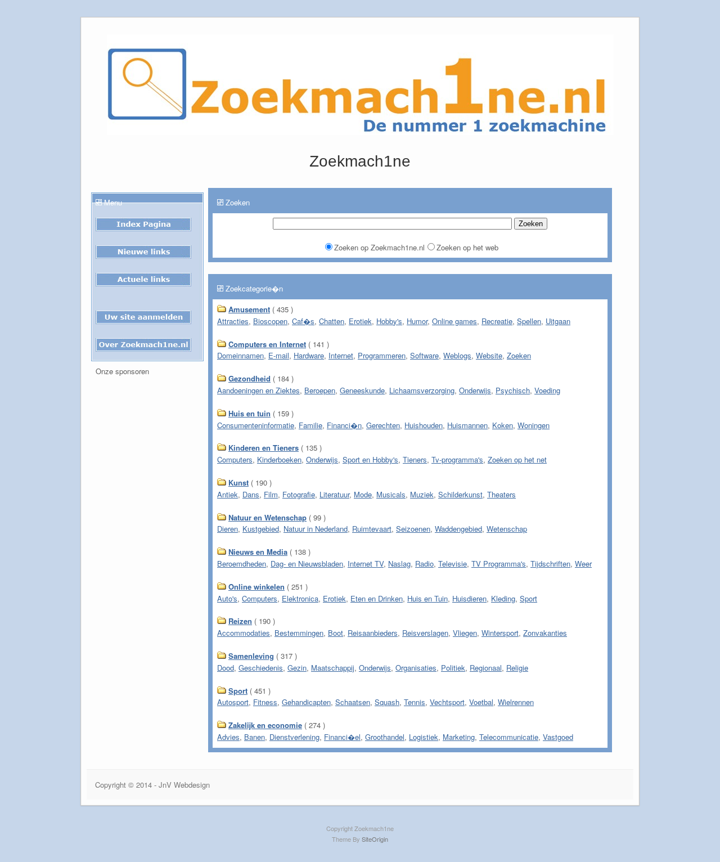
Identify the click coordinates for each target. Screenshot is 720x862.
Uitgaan (558, 321)
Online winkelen (256, 586)
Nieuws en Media (257, 551)
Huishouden (423, 425)
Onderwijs (475, 390)
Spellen (529, 321)
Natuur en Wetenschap (267, 517)
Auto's (227, 598)
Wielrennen (516, 702)
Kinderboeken (279, 459)
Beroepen (319, 390)
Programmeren (382, 355)
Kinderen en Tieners (263, 447)
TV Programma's (498, 563)
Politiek (453, 667)
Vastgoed (558, 736)
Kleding (503, 598)
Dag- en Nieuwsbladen (307, 563)
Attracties (233, 321)
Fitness (265, 702)
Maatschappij (332, 667)
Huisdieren (469, 598)
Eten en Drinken (376, 598)
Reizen (240, 621)
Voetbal (481, 702)
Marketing (459, 736)
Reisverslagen (425, 632)
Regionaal (486, 667)
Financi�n (344, 425)
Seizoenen (413, 528)
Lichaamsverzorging (421, 390)
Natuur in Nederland (316, 528)
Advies (228, 736)
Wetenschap (507, 528)
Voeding (547, 390)
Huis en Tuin (427, 598)
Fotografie (298, 494)
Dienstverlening (294, 736)
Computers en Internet (267, 344)
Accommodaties (243, 632)
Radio (424, 563)
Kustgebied (260, 528)
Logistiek (423, 736)
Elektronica (300, 598)
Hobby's (389, 321)
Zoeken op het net (517, 459)
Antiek (227, 494)
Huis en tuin (249, 413)
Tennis (414, 702)
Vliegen (465, 632)
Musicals (391, 494)
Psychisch (513, 390)
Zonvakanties (545, 632)
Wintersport (500, 632)
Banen (254, 736)
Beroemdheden (241, 563)
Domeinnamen (240, 355)
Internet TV (366, 563)
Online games (454, 321)
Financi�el (342, 736)
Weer (583, 563)
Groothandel (384, 736)
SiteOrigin (375, 838)
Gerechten (383, 425)
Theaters (501, 494)
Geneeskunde (362, 390)
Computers (235, 459)
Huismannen (467, 425)
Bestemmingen (298, 632)
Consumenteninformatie (255, 425)
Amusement (249, 309)
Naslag (399, 563)
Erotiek (360, 321)
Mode (363, 494)
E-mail (278, 355)
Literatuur (334, 494)
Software (424, 355)
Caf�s (303, 321)
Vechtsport (447, 702)
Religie (517, 667)
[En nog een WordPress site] (360, 132)
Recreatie (497, 321)
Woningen (534, 425)
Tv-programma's (457, 459)
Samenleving (251, 655)
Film (271, 494)
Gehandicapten (306, 702)
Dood (225, 667)
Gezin (297, 667)
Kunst (238, 482)
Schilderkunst (460, 494)
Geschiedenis (260, 667)
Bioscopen (270, 321)
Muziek (422, 494)
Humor (417, 321)
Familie (310, 425)
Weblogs (457, 355)
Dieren (227, 528)
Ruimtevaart (372, 528)
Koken (502, 425)
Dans (250, 494)
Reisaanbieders (373, 632)
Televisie (452, 563)
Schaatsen (352, 702)
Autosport (233, 702)
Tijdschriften (550, 563)
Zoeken (519, 355)
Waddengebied (458, 528)
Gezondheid (249, 378)
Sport (528, 598)
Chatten (331, 321)
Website (489, 355)
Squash (387, 702)
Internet (340, 355)
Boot (335, 632)
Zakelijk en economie (265, 725)
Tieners (415, 459)
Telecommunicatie (508, 736)
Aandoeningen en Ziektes (258, 390)
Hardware (309, 355)
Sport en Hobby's (370, 459)
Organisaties (415, 667)
